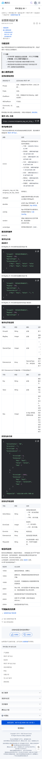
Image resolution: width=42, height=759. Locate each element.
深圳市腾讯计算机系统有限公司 (11, 743)
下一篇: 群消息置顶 (7, 622)
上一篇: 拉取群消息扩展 (9, 619)
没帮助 (29, 635)
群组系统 (6, 682)
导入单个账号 (8, 678)
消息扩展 (6, 15)
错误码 (6, 660)
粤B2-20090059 (34, 743)
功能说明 (5, 28)
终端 (5, 671)
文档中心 (4, 13)
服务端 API (21, 13)
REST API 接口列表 (10, 663)
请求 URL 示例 (8, 34)
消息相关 (37, 13)
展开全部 (5, 38)
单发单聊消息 (8, 667)
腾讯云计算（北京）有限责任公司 (16, 747)
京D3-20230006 (27, 750)
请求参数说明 (7, 36)
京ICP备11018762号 (20, 748)
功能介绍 (6, 674)
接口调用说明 (7, 30)
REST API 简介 (8, 656)
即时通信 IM (20, 8)
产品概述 (6, 653)
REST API (29, 13)
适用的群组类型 (8, 32)
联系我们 (21, 728)
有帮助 (16, 635)
